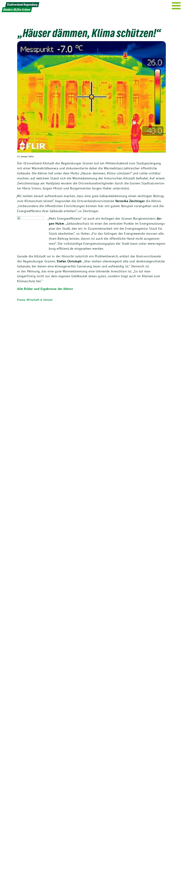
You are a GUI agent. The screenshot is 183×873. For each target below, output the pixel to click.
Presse (21, 299)
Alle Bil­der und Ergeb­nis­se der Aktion (45, 289)
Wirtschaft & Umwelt (40, 299)
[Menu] (176, 5)
